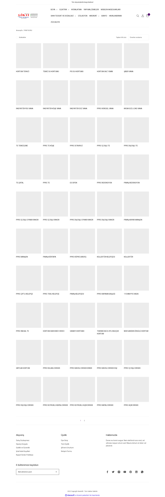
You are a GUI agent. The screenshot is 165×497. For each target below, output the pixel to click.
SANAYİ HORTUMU (77, 331)
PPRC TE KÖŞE (48, 146)
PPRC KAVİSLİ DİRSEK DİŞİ (107, 368)
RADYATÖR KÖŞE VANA (52, 108)
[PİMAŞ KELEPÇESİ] (82, 278)
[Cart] (147, 16)
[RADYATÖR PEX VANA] (28, 92)
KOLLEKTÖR (128, 257)
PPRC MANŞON (22, 257)
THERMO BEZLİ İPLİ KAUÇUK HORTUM (108, 332)
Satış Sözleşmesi (22, 440)
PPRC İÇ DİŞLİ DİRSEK (132, 368)
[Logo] (28, 16)
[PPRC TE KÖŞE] (55, 129)
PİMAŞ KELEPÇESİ (77, 294)
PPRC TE (46, 183)
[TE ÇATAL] (28, 166)
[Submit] (56, 472)
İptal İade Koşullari (23, 451)
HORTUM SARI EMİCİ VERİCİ (53, 331)
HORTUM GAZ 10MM (105, 71)
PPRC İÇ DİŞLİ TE (103, 146)
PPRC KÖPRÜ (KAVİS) (78, 257)
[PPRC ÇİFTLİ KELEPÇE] (28, 278)
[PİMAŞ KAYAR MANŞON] (136, 204)
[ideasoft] (70, 495)
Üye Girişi (64, 440)
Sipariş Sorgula (22, 444)
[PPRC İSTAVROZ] (82, 129)
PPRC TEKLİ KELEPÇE (51, 294)
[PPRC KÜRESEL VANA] (109, 92)
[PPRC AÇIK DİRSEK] (136, 389)
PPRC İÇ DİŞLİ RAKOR (51, 220)
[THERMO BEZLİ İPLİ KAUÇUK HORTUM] (109, 315)
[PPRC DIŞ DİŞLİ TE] (136, 129)
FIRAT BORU (28, 30)
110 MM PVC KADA (131, 294)
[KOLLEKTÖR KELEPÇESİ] (109, 241)
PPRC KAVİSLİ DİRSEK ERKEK (81, 368)
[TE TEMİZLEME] (28, 129)
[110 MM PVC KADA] (136, 278)
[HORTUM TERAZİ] (28, 55)
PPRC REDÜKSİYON (104, 183)
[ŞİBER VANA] (136, 55)
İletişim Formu (66, 451)
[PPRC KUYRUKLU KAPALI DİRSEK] (55, 389)
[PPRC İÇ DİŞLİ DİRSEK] (136, 352)
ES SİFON (73, 183)
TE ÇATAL (20, 183)
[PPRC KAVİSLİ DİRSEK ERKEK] (82, 352)
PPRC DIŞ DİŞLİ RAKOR (105, 220)
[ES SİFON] (82, 166)
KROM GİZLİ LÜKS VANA (133, 108)
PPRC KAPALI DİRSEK (105, 405)
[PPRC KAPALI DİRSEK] (109, 389)
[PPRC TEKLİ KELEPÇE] (55, 278)
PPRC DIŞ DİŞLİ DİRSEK (24, 405)
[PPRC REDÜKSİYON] (109, 166)
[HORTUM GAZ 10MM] (109, 55)
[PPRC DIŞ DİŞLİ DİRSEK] (28, 389)
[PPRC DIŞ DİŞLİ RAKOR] (109, 204)
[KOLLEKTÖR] (136, 241)
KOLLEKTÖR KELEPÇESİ (106, 257)
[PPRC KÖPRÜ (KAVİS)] (82, 241)
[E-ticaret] (82, 495)
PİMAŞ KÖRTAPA (49, 257)
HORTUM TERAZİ (22, 71)
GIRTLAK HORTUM (23, 368)
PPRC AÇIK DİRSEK (131, 405)
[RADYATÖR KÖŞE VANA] (55, 92)
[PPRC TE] (55, 166)
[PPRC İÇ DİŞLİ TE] (109, 129)
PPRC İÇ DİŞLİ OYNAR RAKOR (27, 220)
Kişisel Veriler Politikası (24, 455)
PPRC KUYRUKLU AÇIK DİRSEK (81, 405)
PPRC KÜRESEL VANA (105, 108)
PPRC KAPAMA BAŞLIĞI (106, 294)
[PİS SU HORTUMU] (82, 55)
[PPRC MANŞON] (28, 241)
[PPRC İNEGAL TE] (28, 315)
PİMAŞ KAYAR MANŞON (133, 220)
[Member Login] (142, 16)
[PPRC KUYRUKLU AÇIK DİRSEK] (82, 389)
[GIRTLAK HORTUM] (28, 352)
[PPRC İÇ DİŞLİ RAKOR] (55, 204)
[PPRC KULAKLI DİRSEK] (55, 352)
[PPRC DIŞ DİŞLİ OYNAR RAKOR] (82, 204)
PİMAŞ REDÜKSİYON (132, 183)
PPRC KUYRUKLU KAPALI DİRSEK (55, 405)
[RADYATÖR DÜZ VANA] (82, 92)
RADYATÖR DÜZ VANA (78, 108)
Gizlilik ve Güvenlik (23, 448)
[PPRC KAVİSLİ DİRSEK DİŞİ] (109, 352)
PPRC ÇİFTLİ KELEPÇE (24, 294)
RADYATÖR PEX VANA (24, 108)
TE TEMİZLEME (22, 146)
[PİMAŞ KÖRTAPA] (55, 241)
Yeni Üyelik (65, 444)
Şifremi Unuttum (67, 448)
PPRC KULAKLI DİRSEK (51, 368)
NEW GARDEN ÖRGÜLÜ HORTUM (136, 331)
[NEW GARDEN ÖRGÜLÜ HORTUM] (136, 315)
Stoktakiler (22, 37)
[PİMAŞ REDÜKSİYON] (136, 166)
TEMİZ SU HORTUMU (51, 71)
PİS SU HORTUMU (76, 71)
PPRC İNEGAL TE (22, 331)
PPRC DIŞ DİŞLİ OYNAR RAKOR (81, 220)
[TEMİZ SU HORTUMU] (55, 55)
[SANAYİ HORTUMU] (82, 315)
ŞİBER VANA (128, 71)
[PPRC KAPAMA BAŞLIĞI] (109, 278)
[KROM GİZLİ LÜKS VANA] (136, 92)
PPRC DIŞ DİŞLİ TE (131, 146)
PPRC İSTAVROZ (76, 146)
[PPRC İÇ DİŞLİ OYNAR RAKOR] (28, 204)
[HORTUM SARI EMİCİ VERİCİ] (55, 315)
